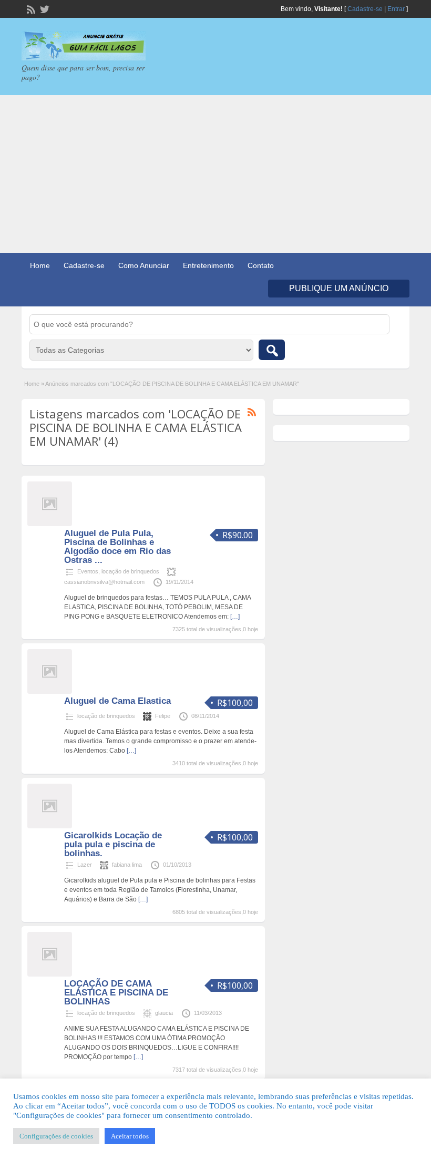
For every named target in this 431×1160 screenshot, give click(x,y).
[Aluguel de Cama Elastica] (49, 691)
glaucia (164, 1013)
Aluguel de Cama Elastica (117, 701)
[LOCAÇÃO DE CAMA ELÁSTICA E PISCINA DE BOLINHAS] (49, 974)
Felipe (162, 716)
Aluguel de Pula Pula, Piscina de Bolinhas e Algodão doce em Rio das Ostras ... (117, 546)
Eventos (87, 571)
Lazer (84, 864)
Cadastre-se (365, 9)
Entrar (396, 9)
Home (40, 265)
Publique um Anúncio (338, 288)
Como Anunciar (143, 265)
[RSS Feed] (30, 8)
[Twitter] (43, 8)
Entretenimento (208, 265)
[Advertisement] (215, 174)
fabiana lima (127, 864)
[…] (235, 616)
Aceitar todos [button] (130, 1136)
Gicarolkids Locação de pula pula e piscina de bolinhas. (113, 844)
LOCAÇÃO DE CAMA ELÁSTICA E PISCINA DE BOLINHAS (116, 993)
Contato (261, 265)
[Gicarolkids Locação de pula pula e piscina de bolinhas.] (49, 826)
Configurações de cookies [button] (56, 1136)
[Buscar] (272, 350)
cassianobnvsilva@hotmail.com (104, 582)
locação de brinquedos (130, 571)
